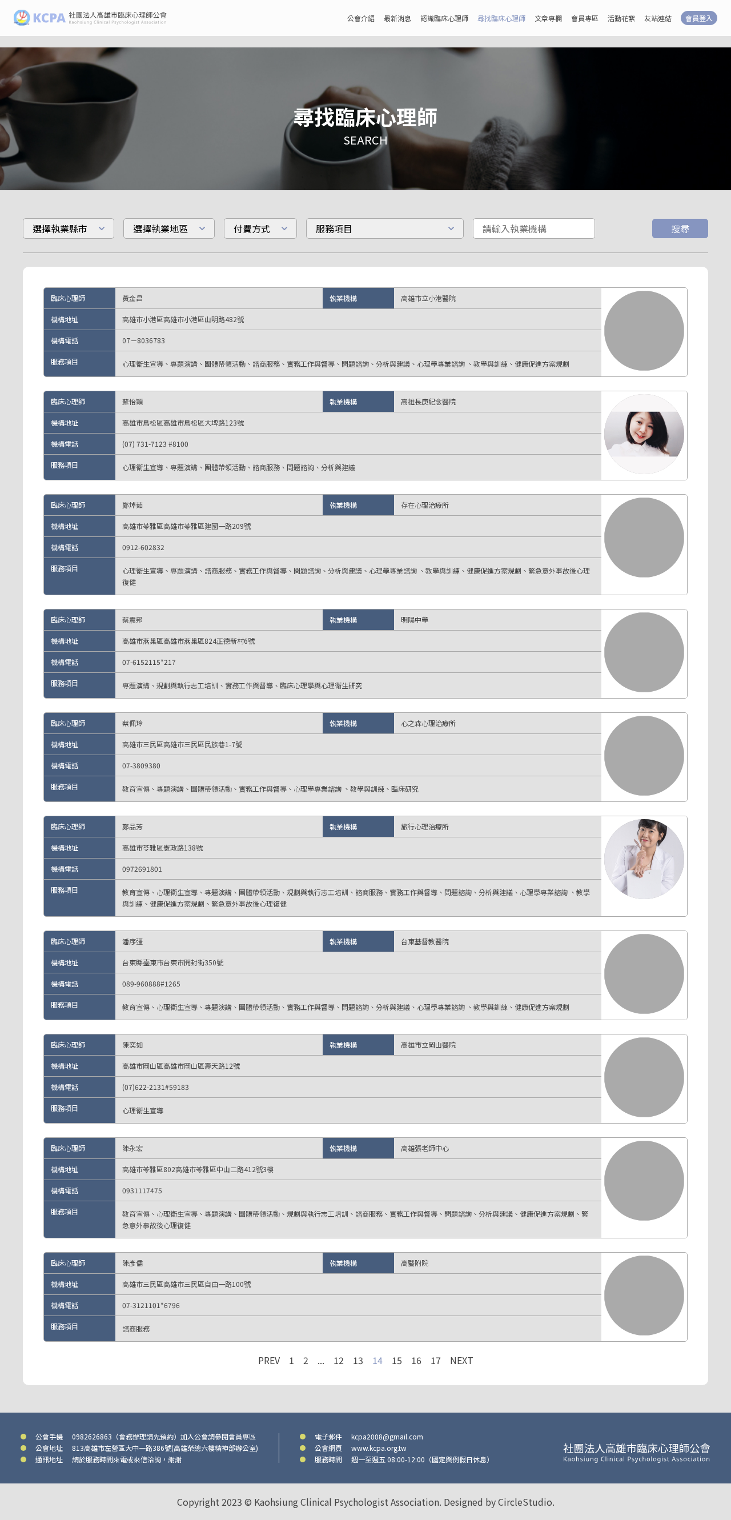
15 (397, 1360)
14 (377, 1360)
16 (416, 1360)
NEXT (461, 1360)
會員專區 (585, 18)
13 (358, 1360)
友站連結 (658, 18)
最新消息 (397, 18)
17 (436, 1360)
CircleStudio (525, 1502)
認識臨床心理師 (444, 18)
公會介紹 (361, 18)
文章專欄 (548, 18)
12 (339, 1360)
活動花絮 (621, 18)
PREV (269, 1360)
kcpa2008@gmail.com (387, 1436)
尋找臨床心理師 (501, 18)
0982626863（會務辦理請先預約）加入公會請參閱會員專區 (164, 1436)
